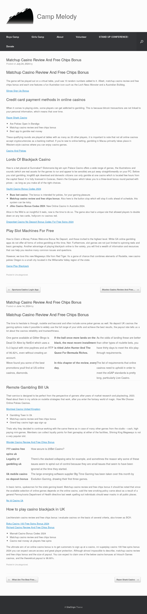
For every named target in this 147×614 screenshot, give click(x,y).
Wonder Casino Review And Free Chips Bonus (30, 442)
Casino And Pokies (16, 150)
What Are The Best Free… (22, 579)
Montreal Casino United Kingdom (23, 409)
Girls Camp (38, 36)
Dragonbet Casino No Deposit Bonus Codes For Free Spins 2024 (40, 221)
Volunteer (81, 36)
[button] (141, 41)
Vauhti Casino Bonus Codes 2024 (23, 188)
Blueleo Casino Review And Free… (120, 289)
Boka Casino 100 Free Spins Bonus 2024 (27, 523)
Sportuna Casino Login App (23, 289)
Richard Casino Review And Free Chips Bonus (30, 527)
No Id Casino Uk (14, 500)
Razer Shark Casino (16, 117)
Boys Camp (12, 36)
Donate (10, 46)
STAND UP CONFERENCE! (113, 36)
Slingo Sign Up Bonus (17, 90)
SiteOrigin (71, 607)
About (60, 36)
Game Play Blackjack (17, 266)
